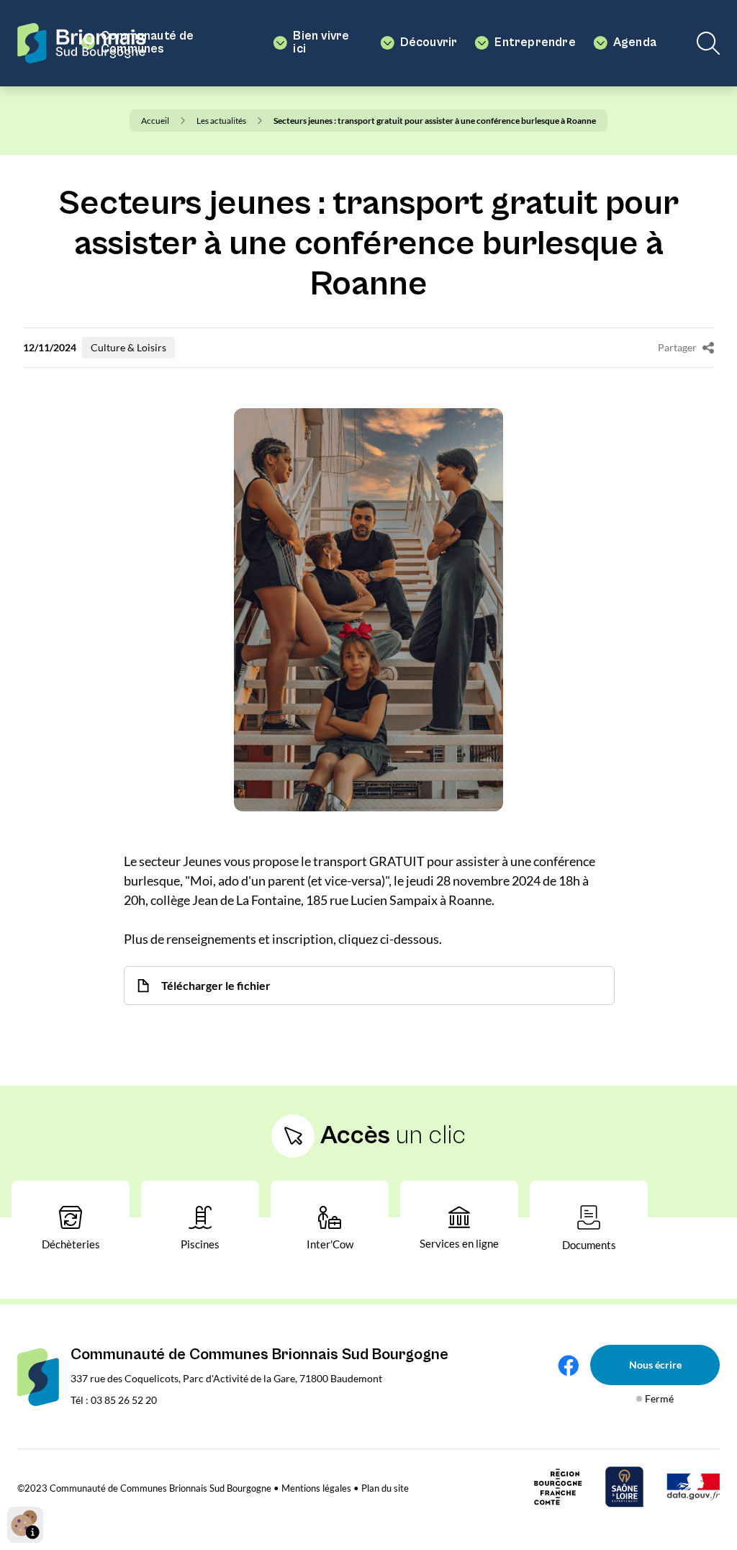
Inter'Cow (330, 1244)
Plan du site (385, 1488)
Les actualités (221, 120)
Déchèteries (71, 1244)
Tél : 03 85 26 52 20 (114, 1400)
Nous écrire (655, 1364)
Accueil (155, 120)
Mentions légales (316, 1488)
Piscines (200, 1244)
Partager (677, 347)
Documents (589, 1244)
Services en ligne (459, 1243)
